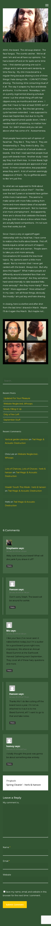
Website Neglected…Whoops (18, 403)
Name (6, 847)
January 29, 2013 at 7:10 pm (19, 697)
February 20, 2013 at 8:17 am (16, 749)
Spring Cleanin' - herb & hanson (23, 784)
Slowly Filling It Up (13, 409)
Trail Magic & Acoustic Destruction (25, 491)
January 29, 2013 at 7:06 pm (19, 593)
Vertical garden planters (16, 439)
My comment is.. (11, 802)
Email (6, 861)
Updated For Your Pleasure (17, 398)
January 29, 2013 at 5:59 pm (16, 634)
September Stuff (12, 420)
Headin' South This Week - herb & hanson (25, 487)
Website (7, 874)
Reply (9, 566)
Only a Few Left (11, 414)
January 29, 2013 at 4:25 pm (16, 551)
